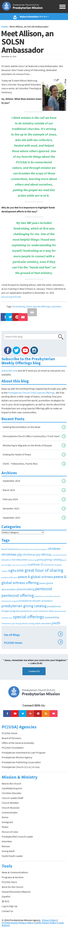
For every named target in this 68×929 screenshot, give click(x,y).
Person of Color (10, 831)
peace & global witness (35, 576)
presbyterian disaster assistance (35, 600)
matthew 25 (35, 564)
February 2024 (10, 499)
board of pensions (10, 549)
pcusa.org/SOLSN (11, 296)
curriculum (62, 555)
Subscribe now (9, 370)
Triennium (6, 623)
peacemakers (8, 589)
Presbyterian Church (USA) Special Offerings (31, 392)
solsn (29, 306)
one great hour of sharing (40, 570)
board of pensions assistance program (33, 549)
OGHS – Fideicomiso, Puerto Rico (20, 463)
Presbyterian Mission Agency (17, 757)
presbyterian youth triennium (34, 611)
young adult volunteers (39, 623)
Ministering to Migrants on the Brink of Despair (27, 445)
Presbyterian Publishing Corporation (21, 762)
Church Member (10, 802)
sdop (51, 610)
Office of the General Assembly (18, 742)
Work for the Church (12, 886)
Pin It (16, 315)
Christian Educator (12, 793)
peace (15, 577)
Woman (6, 846)
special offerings (41, 306)
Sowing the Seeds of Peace (17, 454)
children (54, 548)
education (21, 559)
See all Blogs (33, 634)
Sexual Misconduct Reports (16, 891)
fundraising (18, 306)
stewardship (52, 617)
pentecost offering (17, 595)
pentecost (43, 588)
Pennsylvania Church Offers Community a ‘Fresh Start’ (31, 436)
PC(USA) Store (9, 882)
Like (3, 315)
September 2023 (11, 517)
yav (13, 623)
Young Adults (21, 623)
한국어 (5, 901)
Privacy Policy (49, 920)
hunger (8, 565)
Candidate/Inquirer (12, 788)
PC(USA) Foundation (13, 747)
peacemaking (26, 589)
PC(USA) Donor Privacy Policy (17, 922)
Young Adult (8, 851)
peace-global (46, 583)
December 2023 (11, 508)
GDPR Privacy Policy (45, 922)
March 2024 (9, 490)
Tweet (9, 315)
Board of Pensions (11, 738)
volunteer (56, 306)
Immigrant (7, 822)
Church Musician (10, 807)
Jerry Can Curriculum (19, 565)
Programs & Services (13, 877)
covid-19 (54, 555)
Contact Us (34, 671)
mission (4, 571)
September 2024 (11, 480)
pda (11, 577)
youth (55, 623)
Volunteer (7, 841)
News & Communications (15, 872)
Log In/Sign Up (9, 906)
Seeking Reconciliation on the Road (21, 427)
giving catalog (53, 559)
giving (40, 559)
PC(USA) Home (33, 642)
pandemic (5, 577)
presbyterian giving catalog (23, 605)
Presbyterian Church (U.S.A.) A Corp (21, 767)
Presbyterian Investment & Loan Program (23, 752)
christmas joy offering (36, 554)
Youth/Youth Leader (12, 856)
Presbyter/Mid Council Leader (17, 836)
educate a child (8, 559)
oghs (12, 570)
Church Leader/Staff (12, 798)
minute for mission (53, 565)
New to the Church (11, 783)
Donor (5, 817)
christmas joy (11, 554)
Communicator (10, 812)
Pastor (5, 826)
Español (6, 896)
